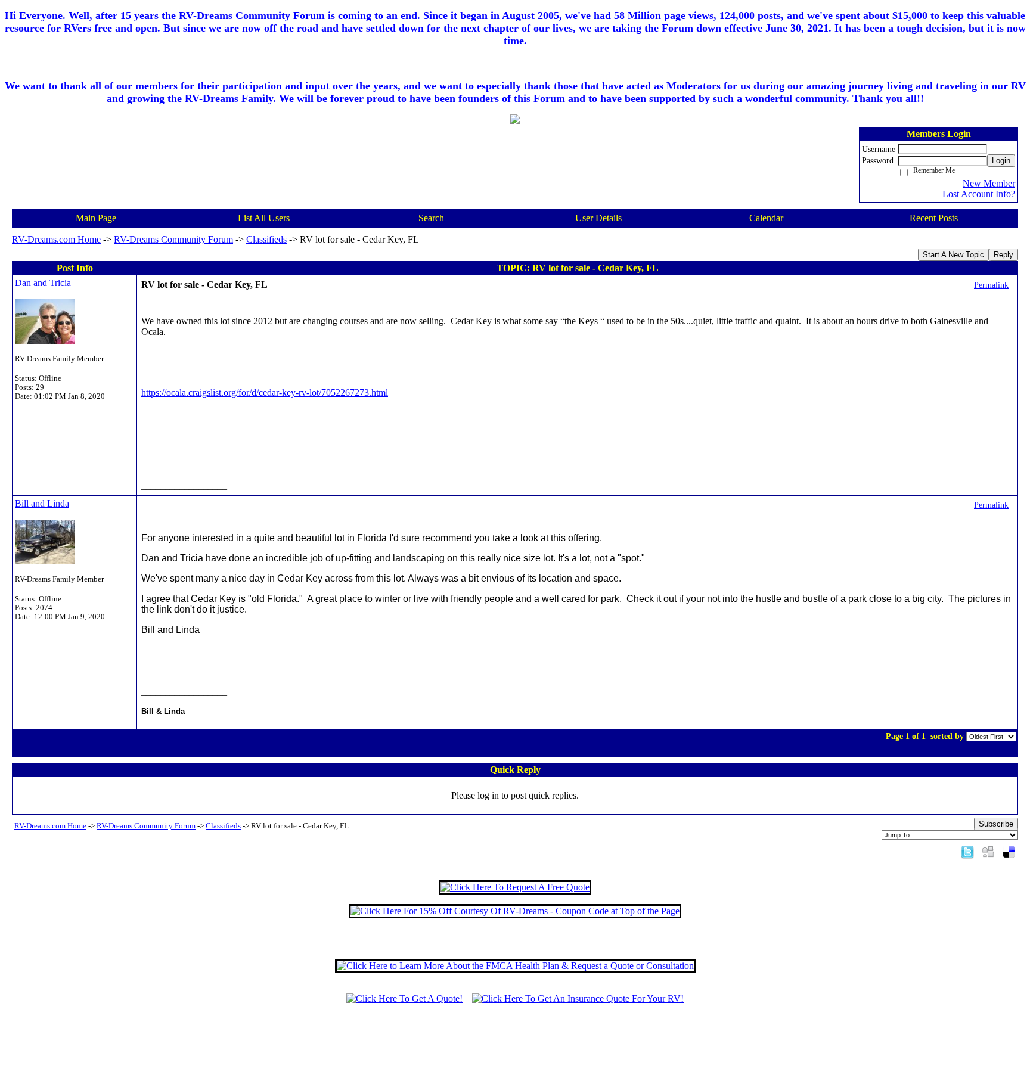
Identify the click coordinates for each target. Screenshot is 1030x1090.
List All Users (264, 218)
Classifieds (266, 239)
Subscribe (996, 823)
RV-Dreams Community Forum (173, 239)
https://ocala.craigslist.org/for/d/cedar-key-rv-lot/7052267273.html (264, 392)
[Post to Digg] (988, 851)
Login (1001, 160)
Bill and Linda (42, 503)
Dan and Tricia (43, 283)
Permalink (991, 285)
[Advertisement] (515, 1052)
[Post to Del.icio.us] (1009, 851)
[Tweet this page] (967, 851)
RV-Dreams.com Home (56, 239)
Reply (1003, 254)
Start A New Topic (953, 254)
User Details (598, 218)
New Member (989, 183)
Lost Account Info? (978, 194)
